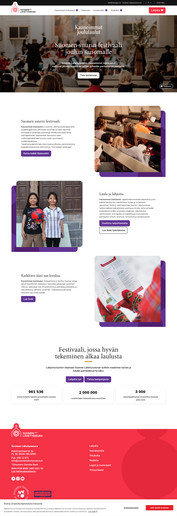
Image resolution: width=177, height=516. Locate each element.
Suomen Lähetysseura (131, 3)
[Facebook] (13, 479)
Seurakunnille (98, 10)
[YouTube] (22, 479)
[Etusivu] (26, 9)
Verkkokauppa (113, 3)
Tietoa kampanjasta (98, 379)
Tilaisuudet (85, 10)
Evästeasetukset (131, 507)
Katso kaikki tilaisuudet (36, 153)
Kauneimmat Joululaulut (65, 10)
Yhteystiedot (96, 470)
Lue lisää (91, 511)
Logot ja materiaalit (100, 465)
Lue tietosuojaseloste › (23, 471)
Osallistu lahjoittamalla (115, 223)
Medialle (94, 460)
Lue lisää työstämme (113, 230)
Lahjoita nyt (74, 379)
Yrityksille (115, 10)
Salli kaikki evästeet (159, 507)
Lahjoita (155, 10)
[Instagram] (18, 479)
